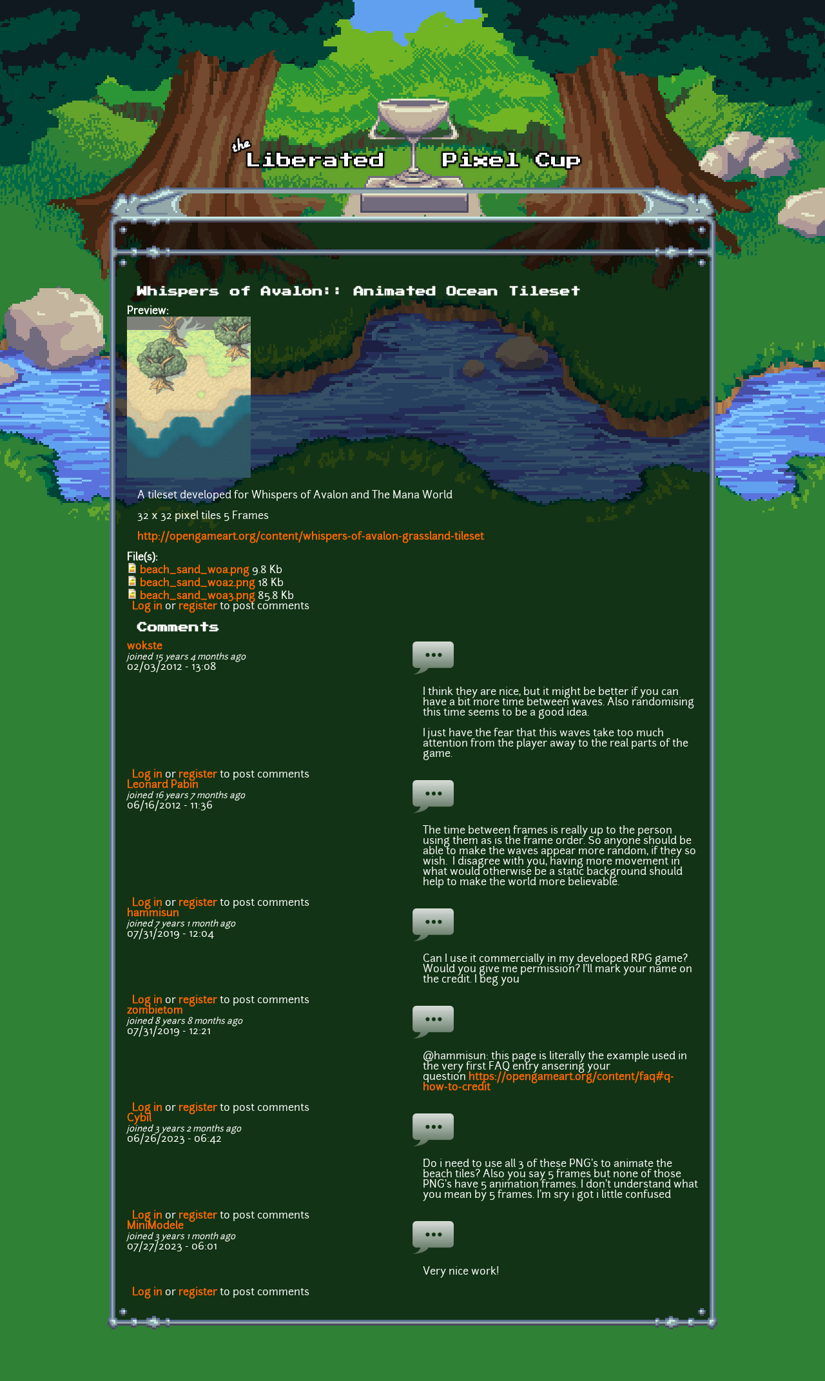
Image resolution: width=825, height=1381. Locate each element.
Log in (147, 607)
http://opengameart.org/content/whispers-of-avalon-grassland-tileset (310, 537)
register (198, 607)
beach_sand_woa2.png (197, 583)
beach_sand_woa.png (194, 570)
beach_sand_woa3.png (197, 596)
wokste (144, 647)
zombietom (155, 1011)
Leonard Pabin (163, 785)
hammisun (153, 913)
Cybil (139, 1118)
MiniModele (155, 1226)
